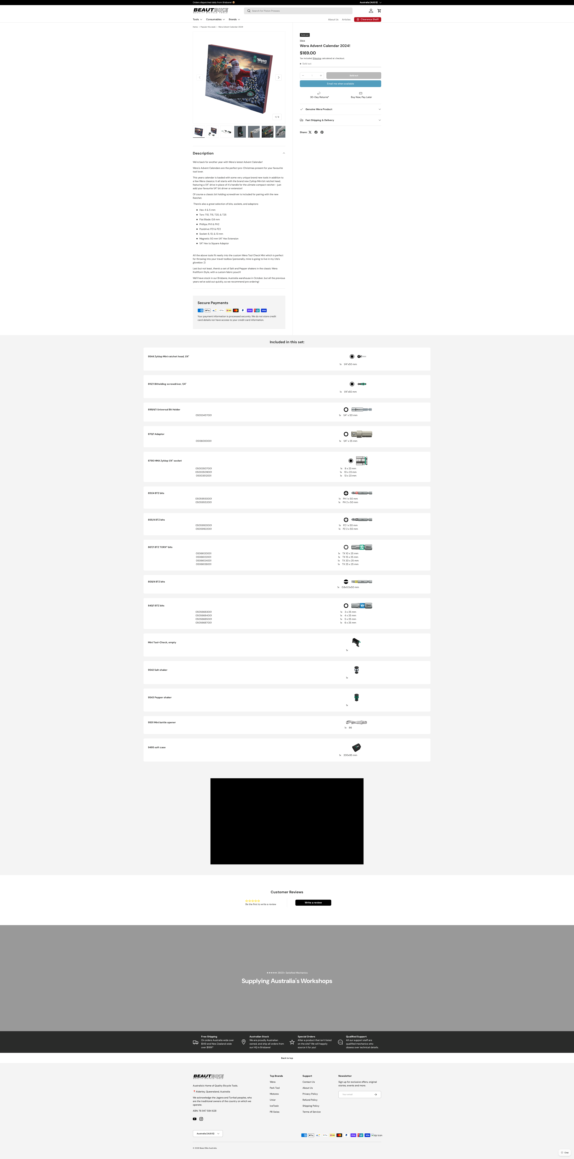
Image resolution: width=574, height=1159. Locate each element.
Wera (302, 40)
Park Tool (275, 1087)
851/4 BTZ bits (156, 493)
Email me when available (340, 83)
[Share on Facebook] (316, 132)
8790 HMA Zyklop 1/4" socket (165, 460)
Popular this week (208, 27)
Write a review (313, 902)
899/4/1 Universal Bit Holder (164, 409)
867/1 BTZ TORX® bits (160, 547)
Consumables (214, 19)
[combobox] (298, 10)
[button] (379, 10)
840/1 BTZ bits (156, 605)
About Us (333, 19)
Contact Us (309, 1081)
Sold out (354, 75)
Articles (346, 19)
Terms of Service (312, 1111)
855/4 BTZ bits (156, 519)
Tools (196, 19)
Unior (273, 1099)
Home (195, 27)
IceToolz (274, 1105)
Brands (233, 19)
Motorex (274, 1093)
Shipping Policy (311, 1105)
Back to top (287, 1058)
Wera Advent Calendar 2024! (230, 27)
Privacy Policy (310, 1093)
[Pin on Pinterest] (322, 132)
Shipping (317, 58)
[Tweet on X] (310, 132)
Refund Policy (310, 1099)
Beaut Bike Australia (208, 1148)
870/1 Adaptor (156, 434)
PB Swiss (274, 1111)
